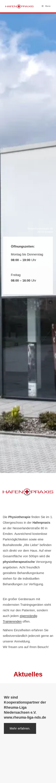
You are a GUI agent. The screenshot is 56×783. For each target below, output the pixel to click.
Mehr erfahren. (20, 728)
